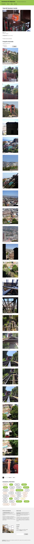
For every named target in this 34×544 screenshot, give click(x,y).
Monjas (25, 495)
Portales (5, 501)
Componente (5, 45)
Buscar (26, 534)
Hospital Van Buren (19, 490)
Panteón (5, 498)
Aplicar (15, 46)
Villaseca (13, 504)
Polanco (23, 498)
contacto (20, 530)
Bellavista (17, 484)
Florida (12, 490)
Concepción (24, 484)
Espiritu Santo (26, 487)
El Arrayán (12, 487)
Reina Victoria (19, 501)
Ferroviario (5, 490)
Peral (11, 498)
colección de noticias (6, 512)
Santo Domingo (6, 504)
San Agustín (26, 501)
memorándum (18, 513)
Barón (11, 484)
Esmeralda (18, 487)
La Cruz (27, 490)
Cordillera (5, 487)
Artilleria (5, 484)
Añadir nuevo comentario (7, 38)
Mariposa (13, 495)
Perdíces (16, 498)
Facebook (17, 526)
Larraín (7, 33)
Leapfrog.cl (4, 540)
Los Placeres (6, 495)
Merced (19, 495)
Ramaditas (11, 501)
